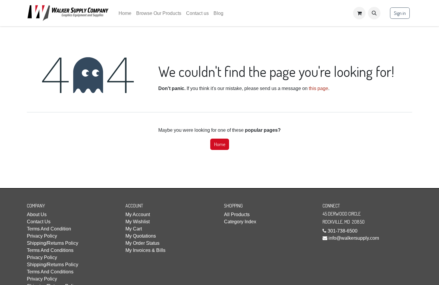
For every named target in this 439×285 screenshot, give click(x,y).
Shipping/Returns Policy (52, 243)
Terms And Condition (49, 228)
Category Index (240, 221)
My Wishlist (137, 221)
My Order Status (142, 243)
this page (318, 88)
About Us (37, 214)
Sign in (400, 13)
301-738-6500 (342, 230)
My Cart (133, 228)
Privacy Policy (42, 235)
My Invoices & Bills (145, 250)
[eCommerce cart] (359, 13)
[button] (374, 13)
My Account (137, 214)
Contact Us (38, 221)
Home (219, 144)
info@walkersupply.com (354, 238)
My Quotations (140, 235)
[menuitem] (125, 13)
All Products (237, 214)
